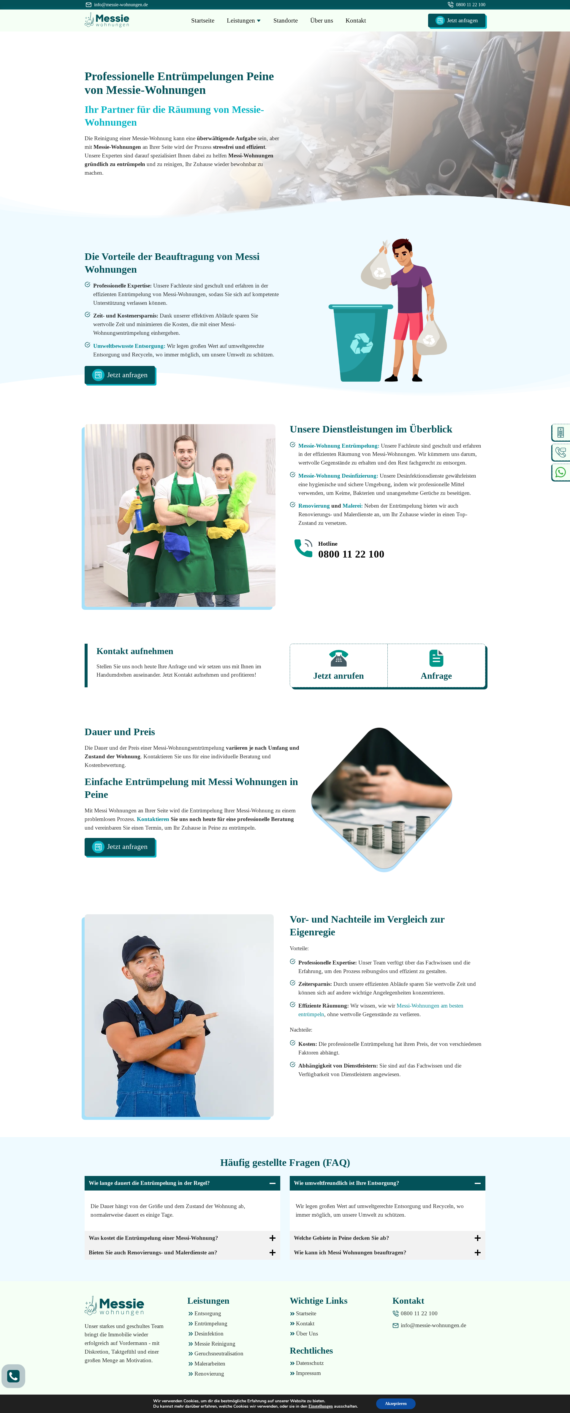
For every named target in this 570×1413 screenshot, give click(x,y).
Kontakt (356, 20)
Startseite (202, 20)
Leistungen (241, 20)
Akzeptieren (396, 1403)
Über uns (321, 20)
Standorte (285, 20)
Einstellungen (320, 1406)
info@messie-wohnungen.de (121, 4)
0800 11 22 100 (470, 4)
